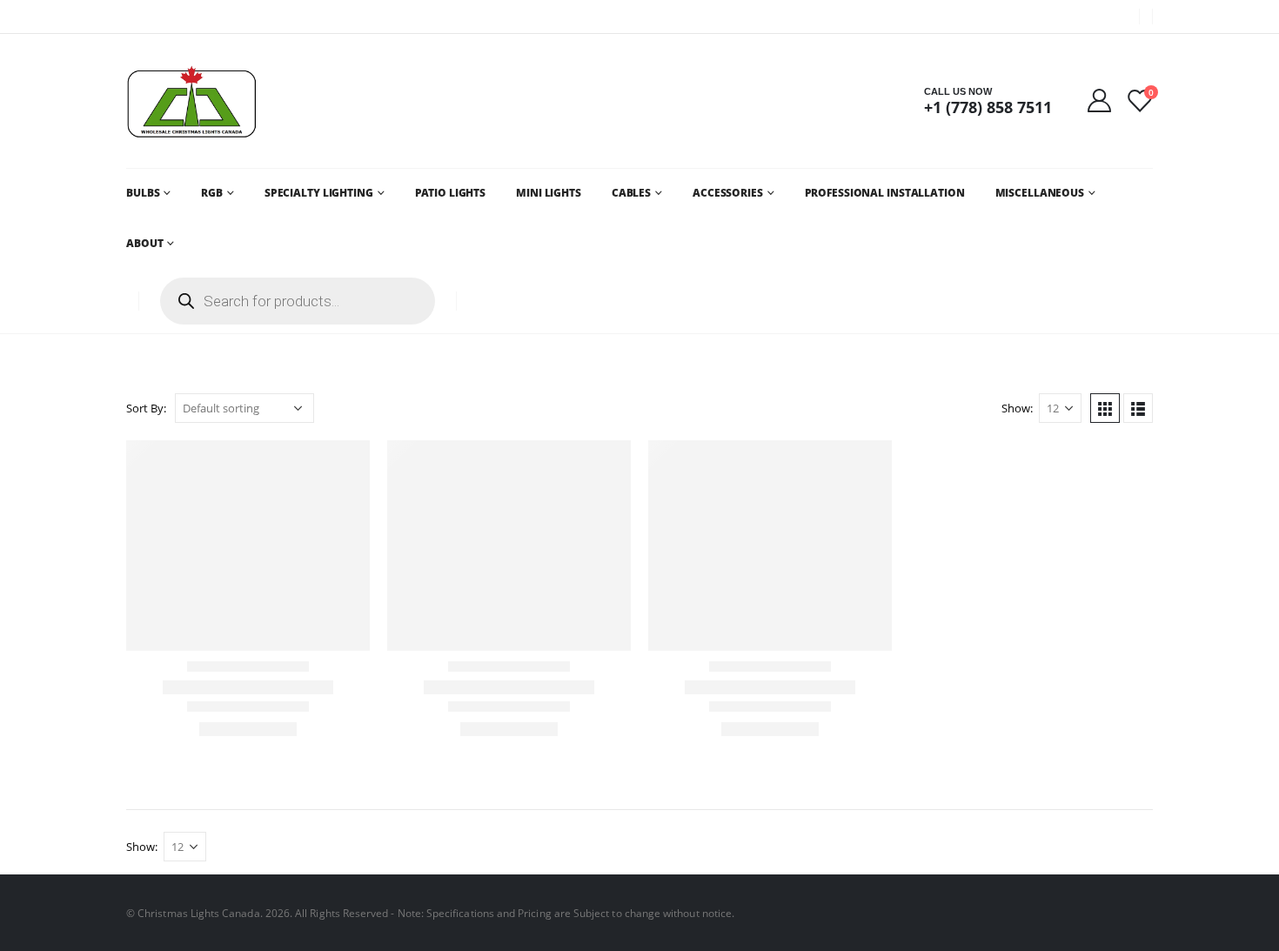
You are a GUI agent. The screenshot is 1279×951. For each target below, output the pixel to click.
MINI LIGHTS (548, 192)
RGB (212, 192)
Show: (1017, 408)
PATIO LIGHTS (450, 192)
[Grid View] (1105, 408)
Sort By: (146, 408)
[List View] (1138, 408)
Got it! (1200, 34)
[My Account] (1099, 100)
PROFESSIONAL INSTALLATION (885, 192)
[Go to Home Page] (132, 353)
